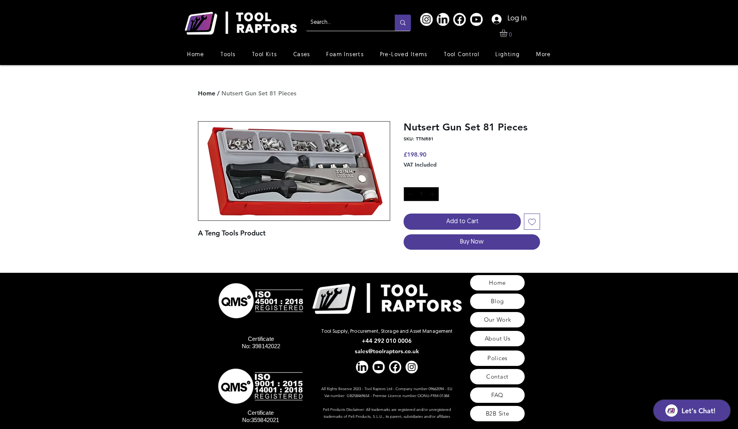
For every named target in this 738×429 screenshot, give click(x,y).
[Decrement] (409, 194)
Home (206, 93)
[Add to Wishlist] (532, 222)
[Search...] (403, 23)
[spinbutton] (421, 194)
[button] (508, 33)
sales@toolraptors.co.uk (387, 351)
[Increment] (433, 194)
